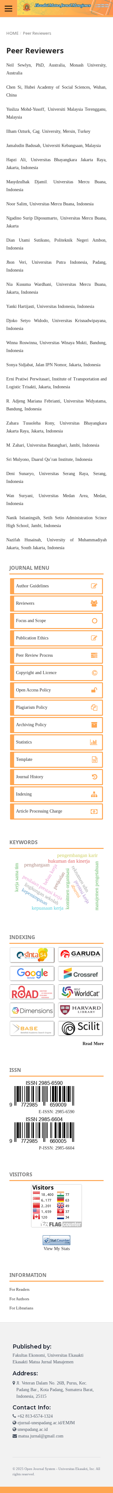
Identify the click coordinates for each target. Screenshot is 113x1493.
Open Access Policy (33, 690)
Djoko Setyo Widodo (27, 320)
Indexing (24, 794)
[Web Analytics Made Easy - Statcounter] (56, 1240)
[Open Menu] (8, 8)
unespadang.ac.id (33, 1429)
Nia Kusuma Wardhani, (29, 284)
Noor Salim (16, 204)
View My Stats (57, 1248)
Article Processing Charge (39, 811)
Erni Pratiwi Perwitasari (28, 379)
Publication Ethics (32, 638)
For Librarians (21, 1308)
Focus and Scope (31, 620)
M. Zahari (15, 445)
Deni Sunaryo (20, 473)
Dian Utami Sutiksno (27, 240)
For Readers (19, 1289)
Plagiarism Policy (31, 707)
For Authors (19, 1298)
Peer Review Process (34, 655)
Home (12, 33)
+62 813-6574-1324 (35, 1416)
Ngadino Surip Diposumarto (31, 218)
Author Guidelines (32, 586)
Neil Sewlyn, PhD (25, 65)
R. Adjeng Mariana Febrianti (33, 401)
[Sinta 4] (32, 955)
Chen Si (13, 87)
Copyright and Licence (36, 672)
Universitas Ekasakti (73, 1469)
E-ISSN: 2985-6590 (56, 1111)
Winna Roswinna (21, 342)
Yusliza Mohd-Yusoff (25, 109)
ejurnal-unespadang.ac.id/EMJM (46, 1422)
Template (24, 759)
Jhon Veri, (16, 262)
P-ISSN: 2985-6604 (56, 1148)
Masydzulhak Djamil (26, 181)
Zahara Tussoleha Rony (30, 423)
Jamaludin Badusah (23, 145)
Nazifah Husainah (23, 540)
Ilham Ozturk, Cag (23, 131)
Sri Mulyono (17, 459)
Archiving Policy (31, 724)
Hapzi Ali (16, 159)
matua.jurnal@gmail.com (40, 1436)
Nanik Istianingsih (23, 517)
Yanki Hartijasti (20, 306)
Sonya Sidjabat (19, 364)
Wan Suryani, (20, 495)
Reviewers (25, 603)
